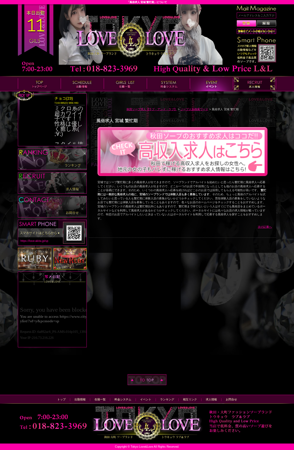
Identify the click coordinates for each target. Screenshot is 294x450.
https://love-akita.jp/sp (34, 240)
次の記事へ (265, 226)
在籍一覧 (100, 399)
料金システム (123, 399)
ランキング (167, 399)
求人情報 (211, 399)
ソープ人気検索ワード (194, 109)
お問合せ (231, 399)
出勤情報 (80, 399)
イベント (145, 399)
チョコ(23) (63, 98)
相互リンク (190, 399)
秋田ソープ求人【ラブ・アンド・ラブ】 (152, 109)
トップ (61, 399)
